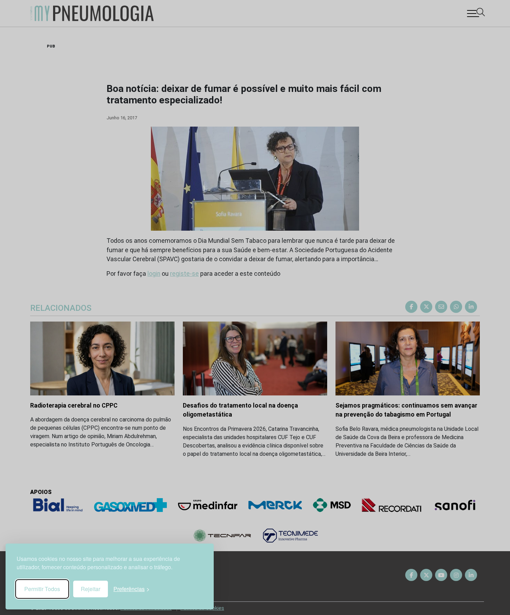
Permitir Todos (42, 589)
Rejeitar (90, 589)
